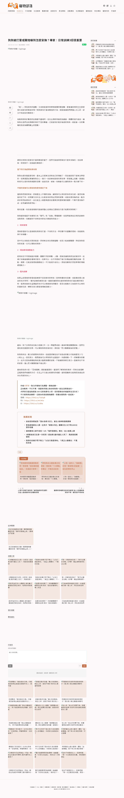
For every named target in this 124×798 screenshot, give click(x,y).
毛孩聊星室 (80, 11)
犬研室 (26, 385)
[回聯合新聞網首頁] (13, 6)
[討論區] (10, 118)
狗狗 (19, 452)
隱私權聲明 (65, 787)
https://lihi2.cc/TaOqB (35, 397)
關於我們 (84, 787)
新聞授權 (47, 787)
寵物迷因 (89, 11)
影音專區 (62, 11)
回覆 (84, 666)
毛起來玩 (20, 11)
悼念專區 (97, 11)
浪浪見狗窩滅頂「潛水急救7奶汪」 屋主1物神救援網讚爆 (48, 421)
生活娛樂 (37, 11)
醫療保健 (45, 11)
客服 (41, 787)
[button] (104, 6)
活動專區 (70, 11)
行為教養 (28, 11)
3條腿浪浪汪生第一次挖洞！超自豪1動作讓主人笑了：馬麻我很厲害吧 (52, 435)
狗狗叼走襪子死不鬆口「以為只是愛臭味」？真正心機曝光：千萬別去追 (51, 441)
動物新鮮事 (11, 11)
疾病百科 (54, 11)
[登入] (111, 6)
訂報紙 (78, 787)
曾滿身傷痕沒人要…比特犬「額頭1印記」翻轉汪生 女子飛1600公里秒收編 (51, 426)
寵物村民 (106, 11)
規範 (10, 666)
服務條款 (54, 787)
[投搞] (108, 6)
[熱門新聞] (115, 41)
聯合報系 (72, 787)
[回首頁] (20, 6)
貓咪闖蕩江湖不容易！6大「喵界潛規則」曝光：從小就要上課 (50, 431)
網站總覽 (91, 787)
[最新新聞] (115, 87)
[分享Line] (10, 113)
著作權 (59, 787)
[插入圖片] (79, 665)
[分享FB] (10, 107)
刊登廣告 (32, 787)
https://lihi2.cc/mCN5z (34, 400)
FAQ (38, 787)
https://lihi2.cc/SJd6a (33, 403)
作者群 (113, 11)
